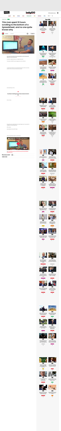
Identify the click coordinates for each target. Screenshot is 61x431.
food (52, 395)
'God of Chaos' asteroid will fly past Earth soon (52, 416)
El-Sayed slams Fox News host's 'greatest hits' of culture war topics (52, 237)
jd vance (52, 368)
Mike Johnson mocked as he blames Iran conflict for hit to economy (43, 393)
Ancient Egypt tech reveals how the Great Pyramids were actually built (43, 81)
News (14, 15)
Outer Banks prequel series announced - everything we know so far (43, 417)
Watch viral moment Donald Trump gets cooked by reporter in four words (43, 133)
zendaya (43, 225)
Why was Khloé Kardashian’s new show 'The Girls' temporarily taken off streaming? (52, 184)
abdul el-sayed (52, 239)
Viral (34, 15)
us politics (43, 135)
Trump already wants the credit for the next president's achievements (52, 81)
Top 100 (9, 15)
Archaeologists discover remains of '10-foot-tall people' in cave (52, 379)
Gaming (18, 15)
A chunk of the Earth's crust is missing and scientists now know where (43, 68)
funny (8, 19)
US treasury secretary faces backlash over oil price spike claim (52, 209)
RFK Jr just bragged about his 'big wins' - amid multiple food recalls (43, 261)
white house (43, 32)
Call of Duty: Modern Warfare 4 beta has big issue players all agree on (52, 261)
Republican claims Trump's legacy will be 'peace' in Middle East (43, 171)
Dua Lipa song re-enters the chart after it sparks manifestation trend (43, 237)
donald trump (52, 84)
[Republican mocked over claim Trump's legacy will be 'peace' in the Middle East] (43, 165)
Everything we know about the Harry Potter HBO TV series (43, 327)
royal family (52, 225)
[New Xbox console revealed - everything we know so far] (52, 114)
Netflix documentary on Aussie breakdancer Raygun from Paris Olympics (43, 54)
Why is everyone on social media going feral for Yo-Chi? (52, 393)
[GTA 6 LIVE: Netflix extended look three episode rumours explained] (52, 23)
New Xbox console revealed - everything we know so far (52, 120)
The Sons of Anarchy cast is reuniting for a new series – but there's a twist (43, 275)
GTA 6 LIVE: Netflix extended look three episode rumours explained (52, 29)
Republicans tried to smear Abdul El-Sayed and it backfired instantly (52, 157)
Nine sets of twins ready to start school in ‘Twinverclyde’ (43, 120)
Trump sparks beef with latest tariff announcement (43, 379)
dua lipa (43, 239)
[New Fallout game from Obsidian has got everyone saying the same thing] (52, 127)
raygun (43, 56)
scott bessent (52, 211)
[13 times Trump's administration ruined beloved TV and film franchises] (43, 23)
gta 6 (52, 32)
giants (52, 382)
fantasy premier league (52, 56)
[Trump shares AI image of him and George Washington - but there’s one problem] (43, 283)
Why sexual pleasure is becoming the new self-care (43, 157)
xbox (52, 121)
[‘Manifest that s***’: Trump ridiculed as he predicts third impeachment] (52, 321)
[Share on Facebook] (31, 33)
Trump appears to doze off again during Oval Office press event (43, 106)
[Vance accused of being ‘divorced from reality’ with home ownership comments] (52, 359)
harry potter (43, 330)
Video (44, 15)
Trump (23, 15)
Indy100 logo (30, 13)
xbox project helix (52, 173)
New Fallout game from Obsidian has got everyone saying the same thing (52, 133)
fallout (52, 135)
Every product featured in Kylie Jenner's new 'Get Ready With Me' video (43, 209)
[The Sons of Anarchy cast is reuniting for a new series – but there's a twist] (43, 269)
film (43, 368)
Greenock (43, 121)
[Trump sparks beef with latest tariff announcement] (43, 374)
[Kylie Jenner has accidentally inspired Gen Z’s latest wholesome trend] (52, 335)
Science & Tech (29, 15)
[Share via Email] (33, 33)
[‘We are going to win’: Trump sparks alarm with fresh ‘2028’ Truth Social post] (52, 425)
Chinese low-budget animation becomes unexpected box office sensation (43, 365)
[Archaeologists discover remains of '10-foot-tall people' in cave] (52, 374)
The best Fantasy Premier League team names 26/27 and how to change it (52, 54)
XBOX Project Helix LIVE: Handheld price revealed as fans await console (52, 171)
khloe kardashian (52, 187)
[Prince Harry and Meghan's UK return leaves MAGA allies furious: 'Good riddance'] (52, 216)
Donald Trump (43, 187)
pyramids (52, 316)
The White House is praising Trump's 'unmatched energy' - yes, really (43, 184)
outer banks (43, 420)
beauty (43, 211)
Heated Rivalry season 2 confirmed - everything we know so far (52, 68)
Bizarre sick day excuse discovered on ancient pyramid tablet (52, 314)
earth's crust (43, 70)
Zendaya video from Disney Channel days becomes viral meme (43, 222)
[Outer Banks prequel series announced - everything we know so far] (43, 411)
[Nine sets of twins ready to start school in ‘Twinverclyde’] (43, 114)
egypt (43, 84)
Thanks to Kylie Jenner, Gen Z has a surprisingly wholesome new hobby (52, 341)
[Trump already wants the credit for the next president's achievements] (52, 76)
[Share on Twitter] (32, 33)
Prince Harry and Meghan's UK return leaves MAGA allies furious (52, 222)
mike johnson (43, 395)
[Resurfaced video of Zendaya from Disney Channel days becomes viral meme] (43, 216)
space (52, 420)
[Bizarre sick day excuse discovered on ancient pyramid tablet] (52, 308)
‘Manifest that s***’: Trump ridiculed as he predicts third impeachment (52, 327)
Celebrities (39, 15)
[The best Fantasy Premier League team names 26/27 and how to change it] (52, 48)
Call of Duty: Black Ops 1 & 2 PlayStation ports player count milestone (43, 341)
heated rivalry (52, 70)
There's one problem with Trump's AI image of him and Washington (43, 289)
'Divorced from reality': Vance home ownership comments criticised (52, 365)
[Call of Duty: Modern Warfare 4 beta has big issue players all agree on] (52, 255)
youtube (3, 156)
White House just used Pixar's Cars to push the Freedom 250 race (43, 314)
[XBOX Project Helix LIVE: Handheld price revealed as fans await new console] (52, 165)
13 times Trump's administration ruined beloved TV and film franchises (43, 29)
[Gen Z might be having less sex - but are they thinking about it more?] (43, 151)
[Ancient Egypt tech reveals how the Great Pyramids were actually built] (43, 76)
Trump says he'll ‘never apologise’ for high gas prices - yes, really (52, 275)
